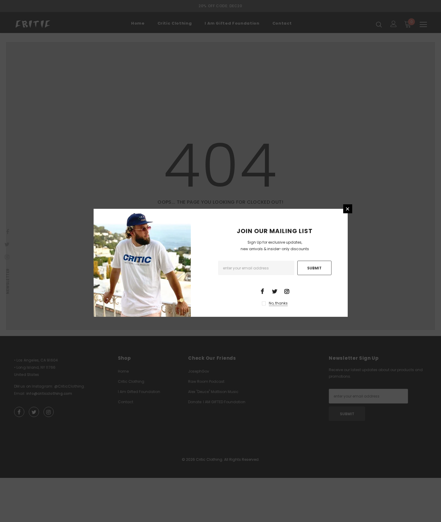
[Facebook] (262, 291)
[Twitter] (274, 291)
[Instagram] (286, 291)
